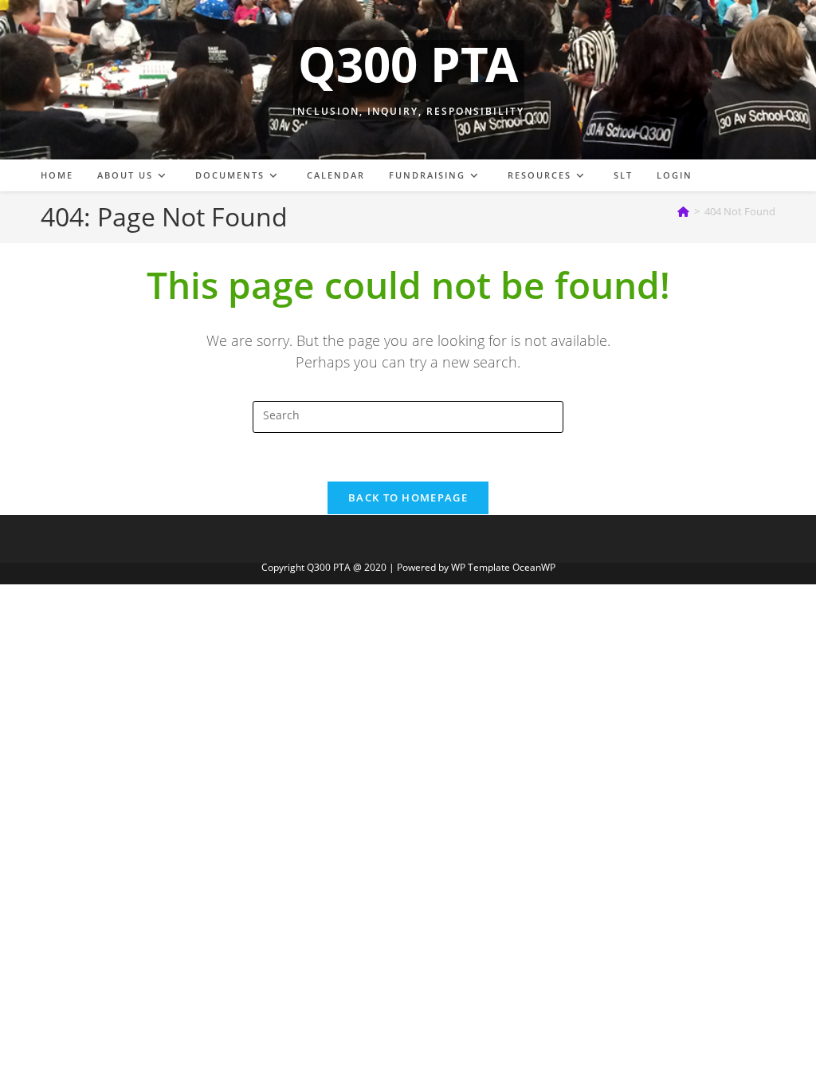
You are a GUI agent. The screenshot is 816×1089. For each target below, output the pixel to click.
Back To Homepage (408, 497)
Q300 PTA (408, 63)
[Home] (683, 211)
